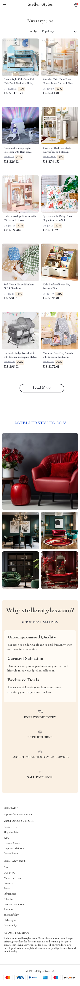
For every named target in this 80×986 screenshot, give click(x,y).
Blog (6, 867)
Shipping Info (11, 832)
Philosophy (10, 920)
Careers (8, 883)
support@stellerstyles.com (18, 814)
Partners (8, 909)
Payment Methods (14, 848)
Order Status (11, 853)
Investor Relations (14, 904)
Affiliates (9, 899)
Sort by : (33, 31)
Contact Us (10, 827)
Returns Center (12, 843)
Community (10, 925)
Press (7, 888)
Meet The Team (13, 878)
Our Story (9, 873)
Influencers (10, 894)
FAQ (6, 838)
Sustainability (11, 915)
